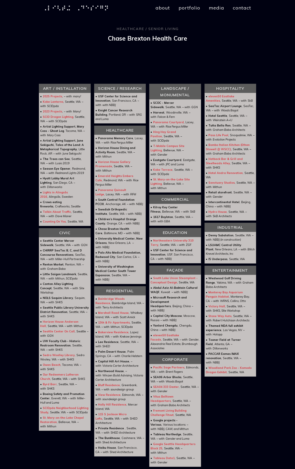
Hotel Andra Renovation (225, 173)
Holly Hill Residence (112, 404)
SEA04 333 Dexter (166, 386)
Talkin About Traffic (57, 211)
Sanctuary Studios (221, 182)
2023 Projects (52, 111)
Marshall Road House (113, 312)
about (162, 8)
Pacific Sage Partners (168, 367)
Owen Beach (51, 364)
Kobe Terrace (163, 169)
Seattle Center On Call (59, 331)
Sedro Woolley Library (59, 355)
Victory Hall (216, 306)
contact (242, 8)
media (216, 8)
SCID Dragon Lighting (58, 116)
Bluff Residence (109, 385)
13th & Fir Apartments (114, 322)
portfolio (189, 8)
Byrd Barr (50, 384)
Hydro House (217, 211)
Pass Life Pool (218, 135)
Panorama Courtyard (168, 122)
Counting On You (54, 221)
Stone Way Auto (220, 316)
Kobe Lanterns (53, 101)
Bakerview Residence (113, 332)
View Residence (109, 394)
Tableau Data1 (164, 458)
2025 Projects (52, 96)
